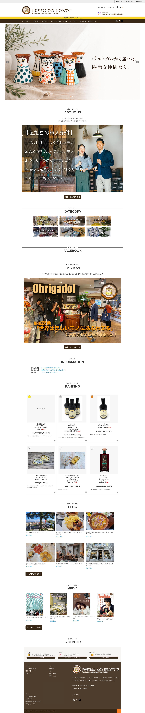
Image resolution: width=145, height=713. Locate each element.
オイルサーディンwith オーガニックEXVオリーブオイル (41, 477)
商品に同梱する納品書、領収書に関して (53, 370)
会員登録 (140, 1)
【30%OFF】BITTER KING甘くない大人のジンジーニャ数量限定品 (103, 479)
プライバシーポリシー (31, 704)
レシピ (65, 21)
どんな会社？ (26, 21)
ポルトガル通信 (56, 21)
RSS (27, 699)
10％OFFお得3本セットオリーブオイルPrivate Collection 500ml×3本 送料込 (71, 427)
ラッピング (73, 21)
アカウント (119, 1)
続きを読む (29, 535)
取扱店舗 (83, 21)
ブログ (27, 694)
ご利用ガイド (45, 21)
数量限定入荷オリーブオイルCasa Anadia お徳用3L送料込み (41, 426)
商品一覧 (36, 21)
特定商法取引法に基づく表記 (33, 701)
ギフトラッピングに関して (49, 372)
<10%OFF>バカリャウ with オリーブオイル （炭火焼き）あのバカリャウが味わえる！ (72, 479)
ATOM (30, 699)
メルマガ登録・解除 (31, 696)
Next (137, 62)
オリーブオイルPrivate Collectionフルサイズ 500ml (103, 425)
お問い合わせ (92, 21)
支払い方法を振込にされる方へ (50, 368)
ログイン (129, 1)
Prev (7, 62)
